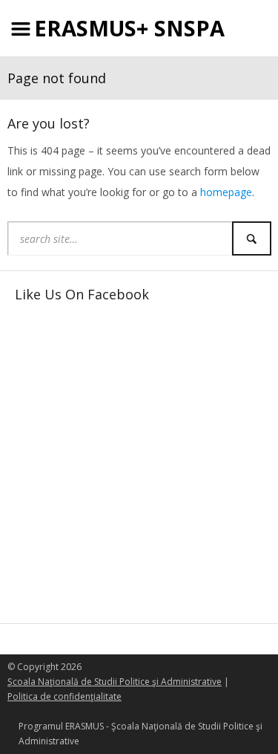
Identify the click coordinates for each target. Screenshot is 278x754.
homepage (226, 192)
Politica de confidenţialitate (64, 696)
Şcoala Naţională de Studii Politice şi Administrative (114, 681)
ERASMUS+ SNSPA (129, 27)
